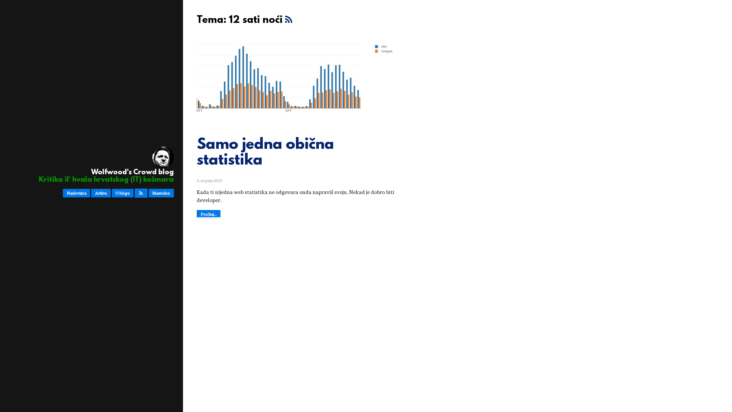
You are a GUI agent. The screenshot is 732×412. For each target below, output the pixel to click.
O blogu (123, 193)
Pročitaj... (209, 214)
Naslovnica (76, 193)
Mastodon (161, 193)
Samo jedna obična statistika (265, 152)
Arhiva (101, 193)
